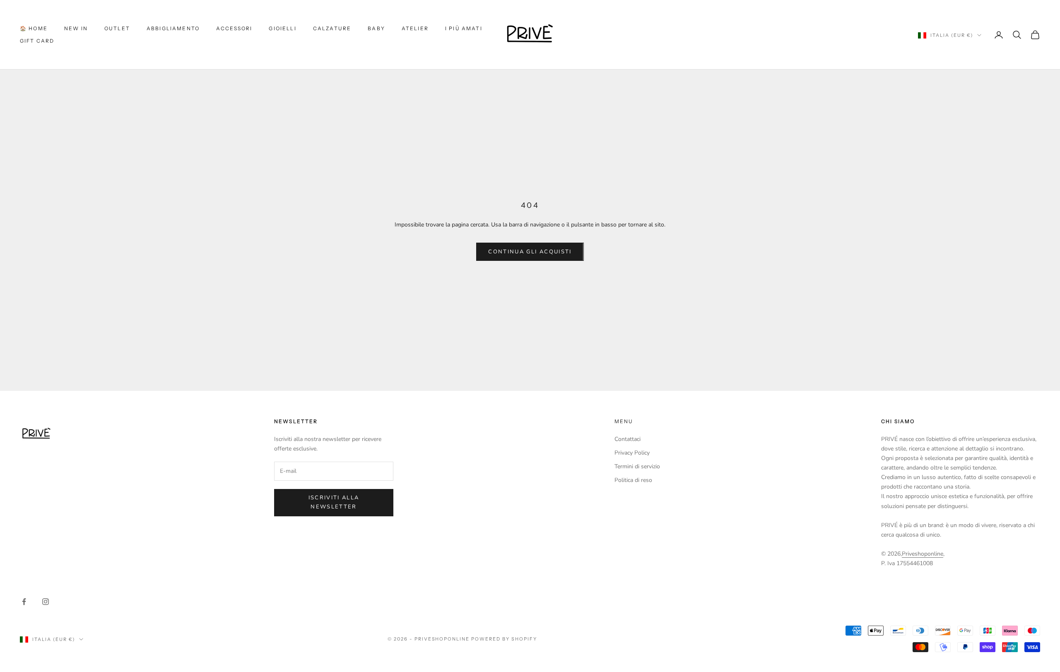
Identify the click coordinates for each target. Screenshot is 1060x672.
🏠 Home (34, 28)
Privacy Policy (632, 453)
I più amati (463, 28)
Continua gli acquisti (529, 251)
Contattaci (627, 439)
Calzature (332, 28)
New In (76, 28)
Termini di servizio (637, 466)
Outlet (117, 28)
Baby (376, 28)
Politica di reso (633, 480)
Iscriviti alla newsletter (333, 502)
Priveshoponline (922, 554)
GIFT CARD (37, 41)
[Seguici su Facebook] (24, 601)
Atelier (415, 28)
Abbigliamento (173, 28)
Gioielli (282, 28)
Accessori (234, 28)
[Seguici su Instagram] (45, 601)
